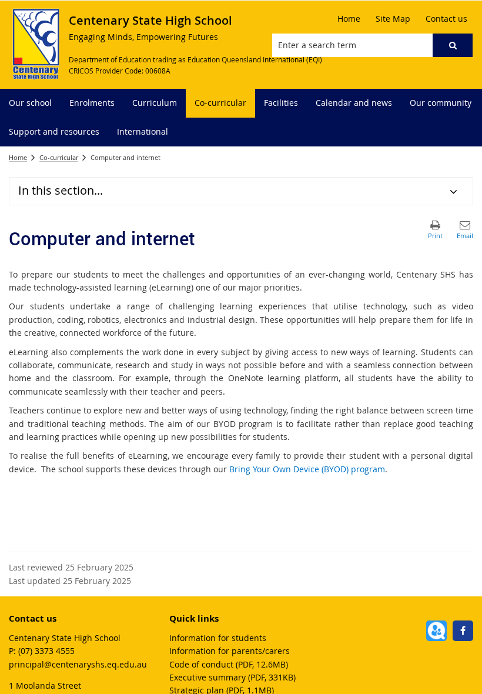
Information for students (217, 637)
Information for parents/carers (229, 650)
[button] (453, 45)
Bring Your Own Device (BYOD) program (307, 469)
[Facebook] (463, 630)
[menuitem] (30, 103)
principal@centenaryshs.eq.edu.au (78, 664)
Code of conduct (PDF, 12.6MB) (228, 664)
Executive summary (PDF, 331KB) (232, 677)
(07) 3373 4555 (46, 650)
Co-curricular (58, 157)
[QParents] (436, 630)
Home (18, 157)
